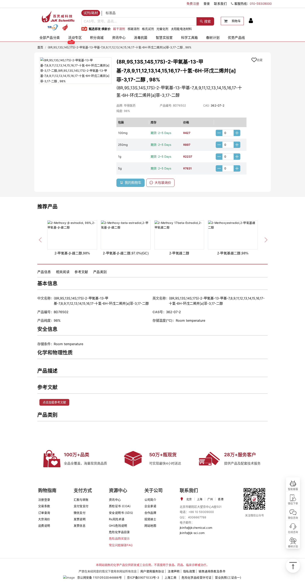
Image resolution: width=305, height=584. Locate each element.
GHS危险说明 (118, 525)
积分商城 (97, 38)
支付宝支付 (81, 506)
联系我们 (220, 4)
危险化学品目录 (119, 532)
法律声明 (174, 571)
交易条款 (44, 506)
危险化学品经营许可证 (196, 577)
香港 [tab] (220, 499)
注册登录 (44, 499)
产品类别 (100, 272)
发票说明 (80, 519)
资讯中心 (119, 38)
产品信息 (44, 272)
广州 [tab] (210, 499)
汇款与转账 (81, 499)
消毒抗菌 (141, 38)
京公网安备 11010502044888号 (99, 577)
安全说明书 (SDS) (121, 512)
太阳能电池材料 (181, 29)
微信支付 (80, 512)
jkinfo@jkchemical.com (196, 527)
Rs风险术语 (116, 519)
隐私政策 (189, 571)
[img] (53, 27)
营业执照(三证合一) (228, 577)
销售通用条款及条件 (212, 571)
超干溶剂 (119, 29)
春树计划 (213, 38)
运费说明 (44, 525)
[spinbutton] (228, 133)
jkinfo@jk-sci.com (192, 533)
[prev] (40, 239)
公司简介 (150, 499)
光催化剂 (162, 29)
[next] (264, 239)
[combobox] (139, 21)
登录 (207, 4)
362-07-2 (217, 105)
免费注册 (193, 4)
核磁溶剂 (134, 29)
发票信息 (80, 525)
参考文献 (81, 272)
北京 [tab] (189, 499)
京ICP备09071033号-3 (143, 577)
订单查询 (44, 512)
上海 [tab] (200, 499)
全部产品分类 (49, 38)
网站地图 (150, 525)
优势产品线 (236, 38)
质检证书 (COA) (120, 506)
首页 (40, 47)
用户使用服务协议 (152, 571)
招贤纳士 (150, 519)
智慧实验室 (164, 38)
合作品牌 (150, 512)
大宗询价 (44, 519)
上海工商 (171, 577)
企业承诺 (150, 506)
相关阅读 (63, 272)
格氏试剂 (148, 29)
